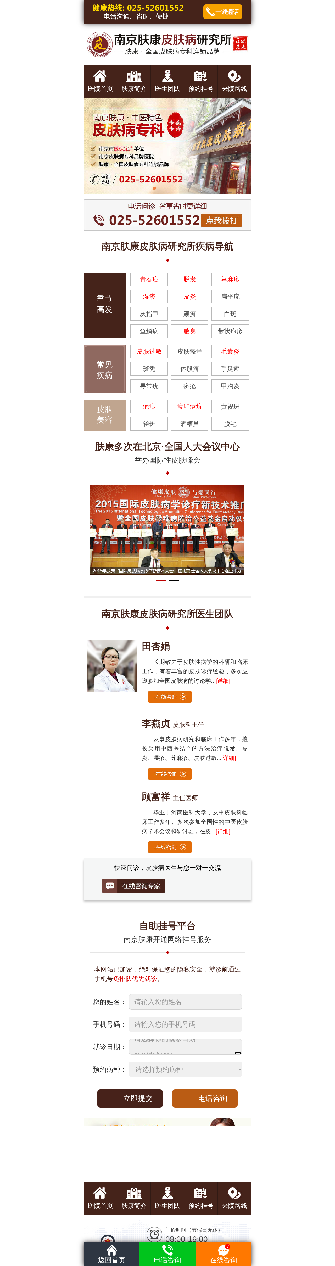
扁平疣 (230, 296)
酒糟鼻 (189, 423)
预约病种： (110, 1069)
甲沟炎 (230, 386)
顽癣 (189, 313)
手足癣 (230, 368)
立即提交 (138, 1098)
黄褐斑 (230, 406)
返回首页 (111, 1260)
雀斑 (149, 423)
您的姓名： (110, 1002)
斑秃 (149, 368)
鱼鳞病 (149, 331)
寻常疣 (149, 386)
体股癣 (189, 368)
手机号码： (110, 1024)
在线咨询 (223, 1254)
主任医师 (170, 797)
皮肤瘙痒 (189, 351)
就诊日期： (110, 1047)
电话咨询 (212, 1098)
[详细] (228, 758)
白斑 (230, 313)
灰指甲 (149, 313)
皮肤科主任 (173, 724)
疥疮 (189, 386)
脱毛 (230, 423)
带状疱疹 (230, 331)
